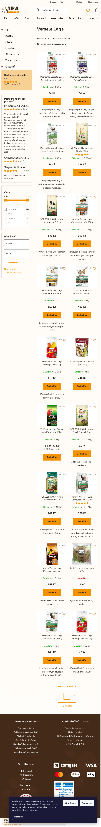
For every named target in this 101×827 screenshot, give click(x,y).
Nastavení (19, 816)
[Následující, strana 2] (67, 696)
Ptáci (8, 42)
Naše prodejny (75, 732)
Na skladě (18, 209)
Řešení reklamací (75, 740)
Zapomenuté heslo (13, 272)
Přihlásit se (14, 262)
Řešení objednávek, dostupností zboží (75, 736)
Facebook (27, 771)
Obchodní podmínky (26, 736)
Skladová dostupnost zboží (26, 744)
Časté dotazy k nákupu (26, 740)
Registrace (93, 2)
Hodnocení (26, 785)
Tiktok (28, 779)
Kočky (9, 36)
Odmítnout (70, 803)
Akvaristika (12, 54)
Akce (18, 214)
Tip (18, 223)
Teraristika (11, 60)
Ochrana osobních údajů (26, 748)
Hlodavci (10, 48)
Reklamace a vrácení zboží (26, 732)
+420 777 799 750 (75, 744)
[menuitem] (5, 18)
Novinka (18, 218)
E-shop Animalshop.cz (75, 728)
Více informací (31, 810)
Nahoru (68, 705)
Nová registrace (11, 269)
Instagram (28, 774)
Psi (7, 30)
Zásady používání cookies (26, 752)
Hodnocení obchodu (15, 75)
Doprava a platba (26, 728)
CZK (62, 2)
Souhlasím (87, 803)
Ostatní (10, 66)
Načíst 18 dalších (67, 686)
